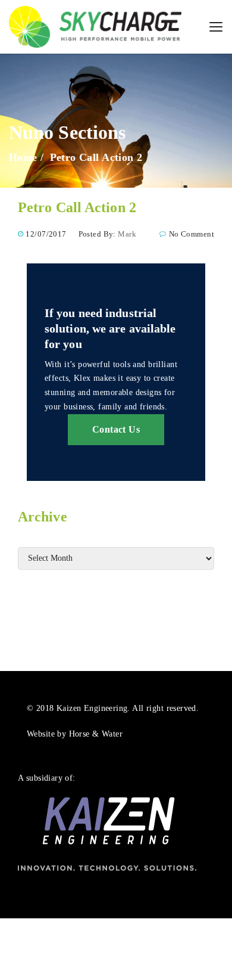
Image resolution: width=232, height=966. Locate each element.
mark (127, 233)
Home (23, 157)
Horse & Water (96, 733)
